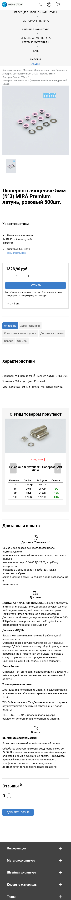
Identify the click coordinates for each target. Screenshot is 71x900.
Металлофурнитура (36, 21)
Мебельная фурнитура (35, 38)
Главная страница (11, 70)
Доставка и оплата (52, 333)
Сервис (8, 341)
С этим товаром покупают (20, 333)
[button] (57, 468)
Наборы (35, 59)
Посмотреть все (16, 252)
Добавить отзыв (18, 812)
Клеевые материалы (35, 42)
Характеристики (30, 325)
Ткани (35, 51)
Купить (36, 285)
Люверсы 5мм (46, 73)
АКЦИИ (36, 64)
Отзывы (22, 341)
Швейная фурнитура (35, 29)
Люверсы (60, 70)
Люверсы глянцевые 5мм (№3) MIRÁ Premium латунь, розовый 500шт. (34, 82)
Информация (16, 848)
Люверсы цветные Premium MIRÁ (19, 73)
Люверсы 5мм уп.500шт (14, 77)
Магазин (27, 70)
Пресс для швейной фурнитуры (35, 12)
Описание (10, 325)
